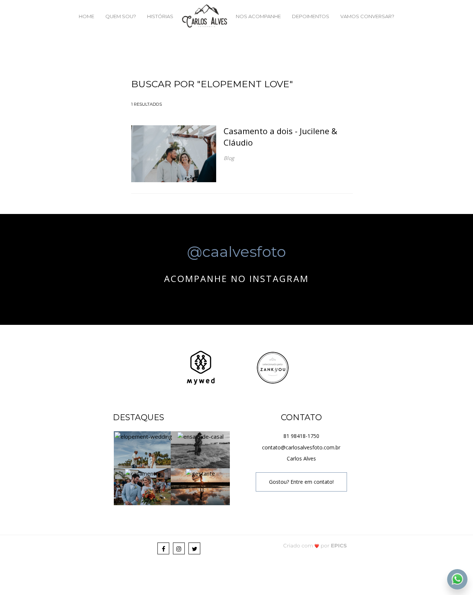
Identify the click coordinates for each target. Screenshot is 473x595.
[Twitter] (194, 548)
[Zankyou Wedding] (273, 366)
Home (86, 16)
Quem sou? (120, 16)
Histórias (160, 16)
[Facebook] (163, 548)
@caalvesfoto (236, 251)
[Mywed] (200, 366)
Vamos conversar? (367, 16)
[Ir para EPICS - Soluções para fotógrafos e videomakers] (315, 545)
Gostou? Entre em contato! (301, 481)
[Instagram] (179, 548)
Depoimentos (310, 16)
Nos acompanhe (258, 16)
